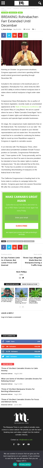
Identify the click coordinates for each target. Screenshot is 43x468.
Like (38, 341)
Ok (15, 464)
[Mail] (20, 278)
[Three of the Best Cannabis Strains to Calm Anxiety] (7, 292)
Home (2, 8)
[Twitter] (23, 278)
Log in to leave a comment (11, 317)
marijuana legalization (15, 241)
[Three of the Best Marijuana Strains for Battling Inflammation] (35, 292)
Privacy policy (25, 464)
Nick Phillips (7, 29)
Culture (9, 8)
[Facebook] (14, 444)
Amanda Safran (7, 373)
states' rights (29, 241)
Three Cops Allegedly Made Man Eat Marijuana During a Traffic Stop (32, 261)
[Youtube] (29, 444)
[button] (39, 3)
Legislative (12, 12)
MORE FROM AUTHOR (29, 284)
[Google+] (19, 444)
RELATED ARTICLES (12, 284)
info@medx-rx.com (25, 440)
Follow (37, 346)
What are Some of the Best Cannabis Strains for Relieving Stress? (21, 301)
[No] (40, 459)
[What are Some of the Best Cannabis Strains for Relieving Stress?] (21, 292)
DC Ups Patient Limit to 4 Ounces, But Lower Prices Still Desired (10, 261)
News (20, 12)
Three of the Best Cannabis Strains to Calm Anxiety (7, 300)
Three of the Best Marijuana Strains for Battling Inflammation (35, 301)
